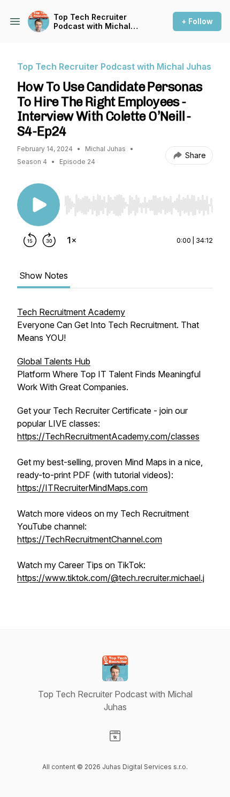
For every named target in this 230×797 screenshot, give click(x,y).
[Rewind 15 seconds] (29, 240)
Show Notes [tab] (43, 275)
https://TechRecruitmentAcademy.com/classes (108, 436)
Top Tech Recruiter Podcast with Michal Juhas (92, 21)
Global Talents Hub (53, 361)
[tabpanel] (115, 450)
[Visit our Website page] (115, 736)
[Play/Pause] (38, 204)
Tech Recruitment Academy (71, 312)
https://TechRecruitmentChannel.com (89, 539)
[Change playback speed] (71, 240)
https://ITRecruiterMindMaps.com (82, 487)
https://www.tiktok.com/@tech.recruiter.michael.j (110, 577)
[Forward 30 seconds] (49, 240)
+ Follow (197, 21)
